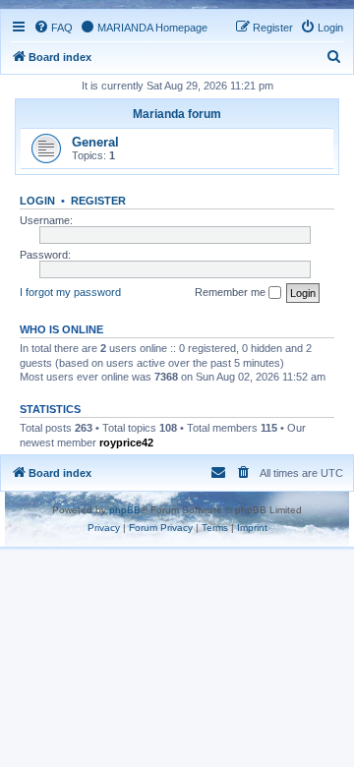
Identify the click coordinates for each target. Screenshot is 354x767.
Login (37, 200)
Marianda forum (177, 114)
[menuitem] (53, 27)
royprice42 (126, 442)
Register (98, 200)
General (95, 142)
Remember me (231, 292)
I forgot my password (70, 292)
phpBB (125, 509)
